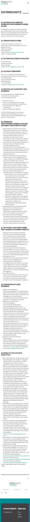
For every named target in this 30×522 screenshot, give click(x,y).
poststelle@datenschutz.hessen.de (14, 84)
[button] (28, 3)
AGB (26, 489)
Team (19, 514)
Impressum (6, 489)
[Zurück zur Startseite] (6, 3)
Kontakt (20, 517)
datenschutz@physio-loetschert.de (14, 52)
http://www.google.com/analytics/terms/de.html (16, 456)
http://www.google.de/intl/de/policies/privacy (15, 462)
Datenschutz (16, 489)
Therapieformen (7, 512)
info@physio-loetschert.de (17, 348)
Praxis (19, 512)
